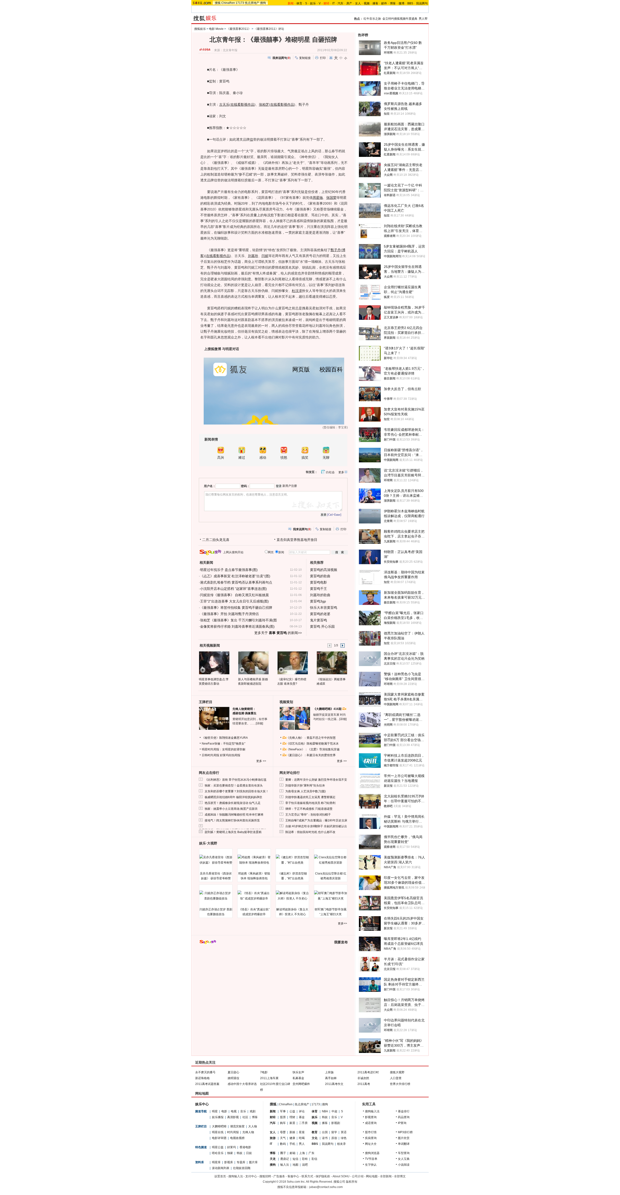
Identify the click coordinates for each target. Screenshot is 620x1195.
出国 (325, 1132)
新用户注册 (289, 486)
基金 (302, 1117)
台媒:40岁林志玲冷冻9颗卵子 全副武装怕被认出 (316, 826)
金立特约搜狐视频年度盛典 (399, 18)
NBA (325, 1111)
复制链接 (305, 58)
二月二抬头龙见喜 (215, 540)
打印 (323, 58)
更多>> (342, 923)
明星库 (216, 1162)
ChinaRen (228, 3)
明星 (215, 1111)
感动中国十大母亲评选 (242, 1084)
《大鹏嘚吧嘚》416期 (327, 709)
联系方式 (307, 1176)
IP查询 (402, 1123)
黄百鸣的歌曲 (320, 576)
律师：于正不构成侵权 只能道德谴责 (309, 808)
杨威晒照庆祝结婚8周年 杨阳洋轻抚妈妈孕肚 (233, 797)
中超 (334, 1111)
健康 (292, 1138)
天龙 (273, 1159)
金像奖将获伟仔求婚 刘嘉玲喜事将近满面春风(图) (237, 626)
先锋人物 (248, 1132)
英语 (344, 1132)
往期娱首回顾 (241, 1168)
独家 (230, 1153)
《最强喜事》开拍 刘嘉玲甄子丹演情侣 (229, 614)
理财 (292, 1117)
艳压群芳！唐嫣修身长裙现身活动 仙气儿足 (233, 803)
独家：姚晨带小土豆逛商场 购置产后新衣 (231, 808)
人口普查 (396, 1078)
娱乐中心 (202, 1104)
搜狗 (263, 3)
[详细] (259, 723)
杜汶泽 (297, 291)
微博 (401, 3)
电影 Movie (216, 29)
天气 (283, 1138)
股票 (283, 1117)
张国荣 (331, 198)
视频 (367, 3)
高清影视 (233, 1117)
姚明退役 (233, 1078)
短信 (295, 1159)
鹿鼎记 (284, 1159)
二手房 (303, 1123)
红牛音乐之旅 (372, 18)
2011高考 (363, 1084)
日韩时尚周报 (210, 755)
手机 (292, 1144)
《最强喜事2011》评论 (269, 29)
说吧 (305, 1164)
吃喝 (302, 1138)
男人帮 (423, 18)
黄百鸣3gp (318, 601)
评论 (302, 1111)
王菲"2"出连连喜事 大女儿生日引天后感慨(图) (234, 601)
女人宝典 (404, 1159)
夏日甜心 (233, 1072)
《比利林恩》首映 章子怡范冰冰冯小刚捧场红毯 (235, 779)
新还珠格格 (202, 1078)
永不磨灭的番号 (205, 1072)
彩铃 (305, 1159)
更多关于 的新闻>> (278, 633)
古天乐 (224, 104)
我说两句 (422, 3)
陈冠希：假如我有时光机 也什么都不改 (310, 832)
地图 (295, 1164)
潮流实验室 (237, 1126)
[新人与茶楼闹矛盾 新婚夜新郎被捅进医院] (253, 662)
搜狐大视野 (397, 1072)
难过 (241, 457)
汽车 (340, 3)
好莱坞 (231, 1147)
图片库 (253, 1162)
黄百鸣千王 (318, 589)
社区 (245, 1117)
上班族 (329, 1072)
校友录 (341, 1144)
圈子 (283, 1153)
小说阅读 (404, 1164)
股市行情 (371, 1132)
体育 (299, 3)
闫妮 (265, 256)
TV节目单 (371, 1159)
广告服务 (279, 1176)
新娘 (292, 1132)
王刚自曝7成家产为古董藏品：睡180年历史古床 (316, 820)
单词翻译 (404, 1144)
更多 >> (261, 761)
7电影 (264, 1072)
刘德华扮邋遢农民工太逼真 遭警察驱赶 (310, 797)
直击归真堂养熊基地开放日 (297, 540)
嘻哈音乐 (218, 1153)
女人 (358, 3)
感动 (262, 457)
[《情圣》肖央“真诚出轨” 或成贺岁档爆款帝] (254, 895)
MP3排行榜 (405, 1132)
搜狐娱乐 (200, 29)
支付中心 (251, 1176)
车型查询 (404, 1153)
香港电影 (245, 1147)
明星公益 (218, 1147)
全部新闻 (386, 1176)
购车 (283, 1123)
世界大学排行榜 (400, 1084)
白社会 (330, 472)
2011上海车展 (269, 1078)
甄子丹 (336, 250)
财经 (273, 1117)
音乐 (243, 1111)
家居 (292, 1123)
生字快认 (371, 1164)
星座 (302, 1132)
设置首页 (220, 1176)
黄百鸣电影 (318, 582)
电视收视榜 (237, 1138)
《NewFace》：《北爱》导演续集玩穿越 (313, 749)
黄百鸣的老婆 (320, 614)
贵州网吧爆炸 (301, 1084)
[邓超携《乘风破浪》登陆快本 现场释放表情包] (254, 860)
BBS (410, 3)
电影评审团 (219, 1138)
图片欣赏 (404, 1138)
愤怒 (283, 457)
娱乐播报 (218, 1117)
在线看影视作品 (242, 104)
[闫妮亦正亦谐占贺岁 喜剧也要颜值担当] (215, 895)
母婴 (283, 1132)
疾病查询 (371, 1138)
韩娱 (239, 1153)
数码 (283, 1144)
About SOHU (341, 1176)
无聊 (326, 457)
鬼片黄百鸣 (318, 620)
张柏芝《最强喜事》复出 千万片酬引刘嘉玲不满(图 (238, 620)
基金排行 (404, 1111)
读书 (325, 1138)
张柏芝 (264, 104)
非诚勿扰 (363, 1078)
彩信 (314, 1159)
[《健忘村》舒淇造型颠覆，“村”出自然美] (292, 860)
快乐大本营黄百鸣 (323, 608)
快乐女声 (298, 1072)
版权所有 (351, 1181)
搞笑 (305, 457)
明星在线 (218, 1132)
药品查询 (404, 1117)
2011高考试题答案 (207, 1084)
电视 (234, 1111)
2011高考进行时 (368, 1072)
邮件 (384, 3)
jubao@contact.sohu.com (326, 1187)
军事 (283, 1111)
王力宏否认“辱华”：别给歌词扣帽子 (308, 814)
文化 (315, 1138)
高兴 (220, 457)
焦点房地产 (252, 3)
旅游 (273, 1138)
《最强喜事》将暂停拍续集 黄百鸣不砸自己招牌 (236, 608)
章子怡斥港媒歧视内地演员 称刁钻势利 (310, 803)
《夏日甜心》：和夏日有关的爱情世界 (311, 755)
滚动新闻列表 (220, 1168)
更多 (341, 472)
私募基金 (298, 1078)
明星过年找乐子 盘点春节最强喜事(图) (229, 570)
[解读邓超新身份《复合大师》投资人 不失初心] (292, 895)
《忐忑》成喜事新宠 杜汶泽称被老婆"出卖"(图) (235, 576)
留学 (334, 1132)
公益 (292, 1111)
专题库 (241, 1162)
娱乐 (313, 3)
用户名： (210, 486)
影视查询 (371, 1117)
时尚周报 (233, 1132)
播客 (375, 3)
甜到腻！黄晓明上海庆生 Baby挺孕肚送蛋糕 (233, 832)
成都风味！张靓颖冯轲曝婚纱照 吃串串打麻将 (234, 814)
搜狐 (218, 3)
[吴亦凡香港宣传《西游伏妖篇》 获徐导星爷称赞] (215, 860)
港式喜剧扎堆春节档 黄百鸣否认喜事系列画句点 (236, 582)
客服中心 (293, 1176)
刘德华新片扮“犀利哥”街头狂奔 (305, 785)
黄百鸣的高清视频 (323, 570)
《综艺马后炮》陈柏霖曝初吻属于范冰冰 (312, 743)
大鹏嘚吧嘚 (219, 1126)
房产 (349, 3)
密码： (245, 486)
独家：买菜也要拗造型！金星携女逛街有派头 (234, 785)
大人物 (252, 1126)
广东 (311, 1153)
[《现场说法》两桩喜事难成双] (332, 662)
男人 (302, 1144)
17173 (240, 3)
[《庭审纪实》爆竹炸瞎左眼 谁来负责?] (292, 662)
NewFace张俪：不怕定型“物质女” (223, 743)
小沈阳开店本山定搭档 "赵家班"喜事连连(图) (233, 589)
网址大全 (371, 1144)
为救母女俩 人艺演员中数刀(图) (305, 791)
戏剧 (253, 1111)
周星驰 (318, 198)
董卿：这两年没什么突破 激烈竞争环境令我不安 (316, 779)
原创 (334, 1138)
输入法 (284, 1164)
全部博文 (400, 1176)
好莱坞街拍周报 (230, 755)
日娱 (249, 1153)
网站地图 (372, 1176)
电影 (224, 1111)
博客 (393, 3)
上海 (302, 1153)
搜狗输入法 (372, 1111)
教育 (315, 1132)
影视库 (228, 1162)
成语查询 (371, 1123)
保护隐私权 (323, 1176)
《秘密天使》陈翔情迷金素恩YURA (225, 737)
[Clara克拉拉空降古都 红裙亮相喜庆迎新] (330, 860)
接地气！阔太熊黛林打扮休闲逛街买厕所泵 (232, 820)
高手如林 (331, 1078)
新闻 (273, 1111)
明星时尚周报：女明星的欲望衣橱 (223, 749)
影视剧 (335, 1123)
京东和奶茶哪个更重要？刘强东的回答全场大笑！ (237, 791)
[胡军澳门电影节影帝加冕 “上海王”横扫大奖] (330, 895)
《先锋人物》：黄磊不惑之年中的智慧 (311, 737)
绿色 (344, 1138)
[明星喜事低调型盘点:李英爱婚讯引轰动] (214, 662)
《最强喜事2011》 (239, 29)
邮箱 (292, 1153)
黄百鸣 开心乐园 (322, 626)
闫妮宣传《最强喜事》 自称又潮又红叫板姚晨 (234, 595)
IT (333, 3)
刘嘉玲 (253, 256)
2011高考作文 (334, 1084)
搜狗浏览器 (372, 1153)
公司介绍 (358, 1176)
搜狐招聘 (265, 1176)
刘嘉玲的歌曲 (320, 595)
